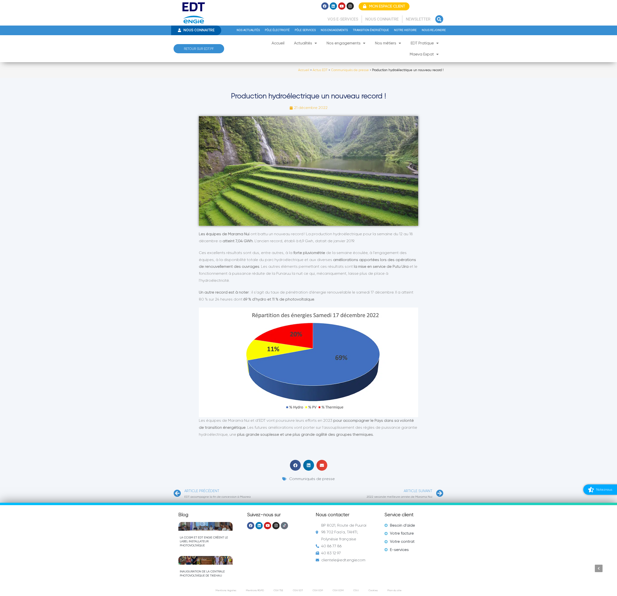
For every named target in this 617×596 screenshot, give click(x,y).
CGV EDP (318, 590)
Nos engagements (344, 43)
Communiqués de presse (350, 70)
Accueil (278, 43)
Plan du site (394, 590)
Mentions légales (225, 590)
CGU (356, 590)
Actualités (303, 43)
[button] (439, 19)
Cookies (373, 590)
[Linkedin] (333, 6)
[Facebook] (325, 6)
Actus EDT (320, 70)
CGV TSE (278, 590)
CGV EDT (298, 590)
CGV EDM (338, 590)
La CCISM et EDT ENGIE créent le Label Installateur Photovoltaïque (204, 541)
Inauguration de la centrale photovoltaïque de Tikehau (202, 573)
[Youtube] (341, 6)
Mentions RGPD (255, 590)
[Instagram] (350, 6)
